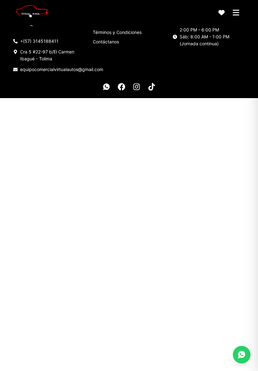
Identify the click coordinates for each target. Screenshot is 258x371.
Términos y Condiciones (117, 32)
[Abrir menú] (236, 12)
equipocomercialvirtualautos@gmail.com (61, 69)
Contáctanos (106, 41)
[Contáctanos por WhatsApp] (241, 354)
